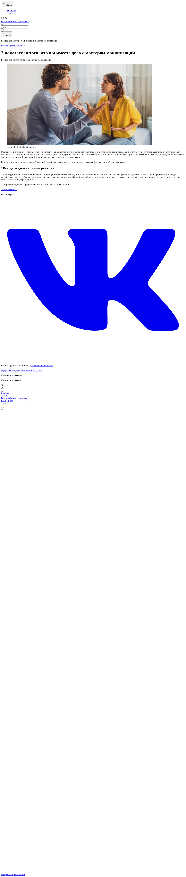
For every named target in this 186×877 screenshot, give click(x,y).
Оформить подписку (18, 21)
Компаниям (26, 370)
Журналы (11, 10)
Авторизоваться (9, 189)
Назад (8, 5)
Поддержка (14, 370)
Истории (37, 370)
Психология (19, 45)
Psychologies (7, 45)
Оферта (5, 370)
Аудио (10, 13)
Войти (4, 21)
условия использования (41, 365)
